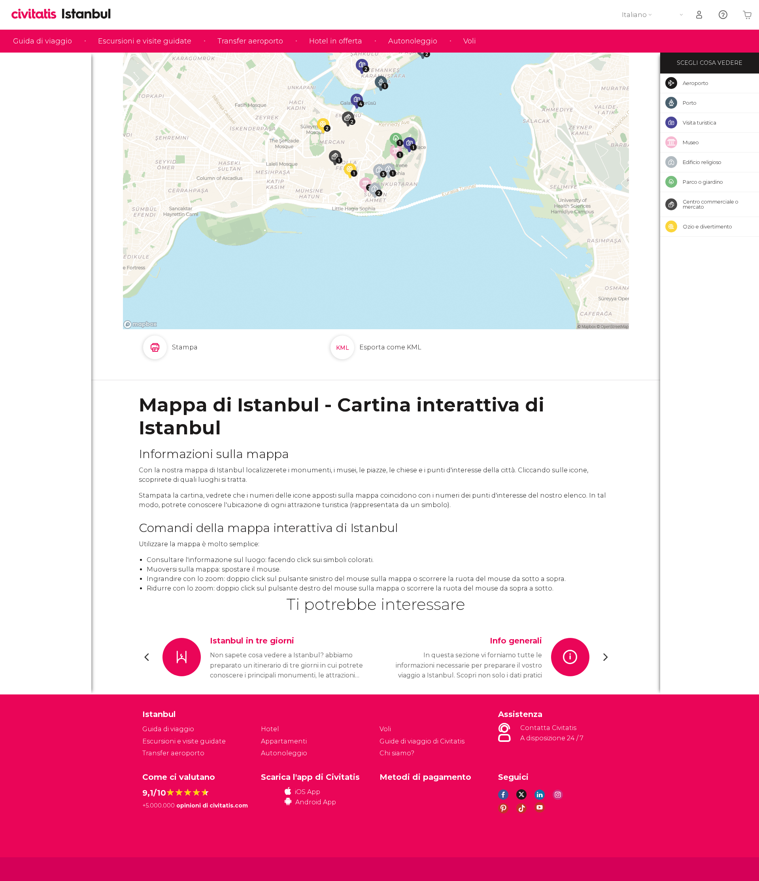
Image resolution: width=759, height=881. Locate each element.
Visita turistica (699, 122)
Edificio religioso (702, 162)
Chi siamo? (397, 753)
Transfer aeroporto (250, 41)
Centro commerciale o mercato (710, 204)
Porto (690, 103)
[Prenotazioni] (700, 15)
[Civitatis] (162, 868)
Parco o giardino (703, 182)
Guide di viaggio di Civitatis (422, 741)
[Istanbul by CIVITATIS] (36, 14)
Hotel (270, 729)
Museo (691, 142)
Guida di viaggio (42, 41)
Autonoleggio (412, 41)
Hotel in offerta (335, 41)
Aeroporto (695, 83)
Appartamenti (284, 741)
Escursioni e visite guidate (144, 41)
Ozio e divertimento (707, 226)
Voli (469, 41)
